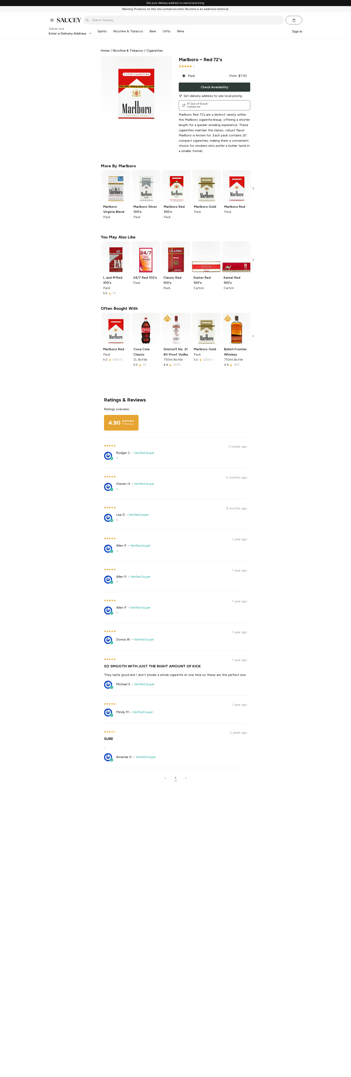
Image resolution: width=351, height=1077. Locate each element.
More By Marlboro (118, 165)
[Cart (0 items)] (294, 20)
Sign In (297, 31)
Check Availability (214, 87)
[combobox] (186, 20)
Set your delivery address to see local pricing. (175, 3)
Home (105, 50)
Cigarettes (154, 50)
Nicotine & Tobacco (128, 50)
